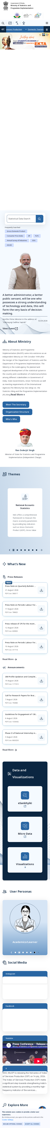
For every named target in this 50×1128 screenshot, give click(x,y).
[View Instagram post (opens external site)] (26, 989)
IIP (29, 236)
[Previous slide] (9, 550)
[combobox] (21, 219)
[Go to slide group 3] (21, 550)
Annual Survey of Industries (17, 240)
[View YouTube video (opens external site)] (26, 1053)
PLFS (37, 236)
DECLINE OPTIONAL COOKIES (12, 1124)
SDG (33, 240)
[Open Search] (3, 23)
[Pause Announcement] (47, 29)
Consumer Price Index (15, 236)
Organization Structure (17, 411)
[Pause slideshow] (39, 952)
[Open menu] (47, 23)
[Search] (39, 219)
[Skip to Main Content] (10, 23)
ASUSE (9, 245)
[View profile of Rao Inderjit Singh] (25, 437)
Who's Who (11, 419)
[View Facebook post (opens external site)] (26, 1021)
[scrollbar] (46, 983)
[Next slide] (41, 550)
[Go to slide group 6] (32, 550)
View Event (9, 328)
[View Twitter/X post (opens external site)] (26, 1083)
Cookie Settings (7, 1120)
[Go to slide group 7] (36, 550)
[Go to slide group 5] (29, 550)
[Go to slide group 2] (17, 550)
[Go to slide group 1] (13, 550)
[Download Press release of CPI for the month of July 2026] (41, 628)
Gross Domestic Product (16, 231)
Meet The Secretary (16, 404)
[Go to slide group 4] (25, 550)
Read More (17, 394)
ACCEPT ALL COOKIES (32, 1124)
